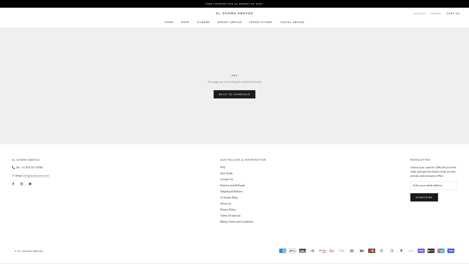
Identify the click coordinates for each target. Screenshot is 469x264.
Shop (185, 22)
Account (420, 13)
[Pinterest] (30, 184)
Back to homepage (234, 94)
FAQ (222, 167)
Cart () (453, 13)
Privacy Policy (228, 209)
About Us (225, 203)
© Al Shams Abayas (29, 251)
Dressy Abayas (229, 22)
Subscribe (424, 197)
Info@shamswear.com (36, 175)
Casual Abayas (292, 22)
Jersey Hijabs (260, 22)
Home (169, 22)
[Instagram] (21, 184)
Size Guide (226, 173)
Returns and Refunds (232, 185)
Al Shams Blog (228, 197)
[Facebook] (13, 184)
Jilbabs (203, 22)
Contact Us (226, 179)
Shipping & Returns (231, 191)
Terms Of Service (230, 215)
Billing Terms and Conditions (237, 221)
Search (436, 13)
